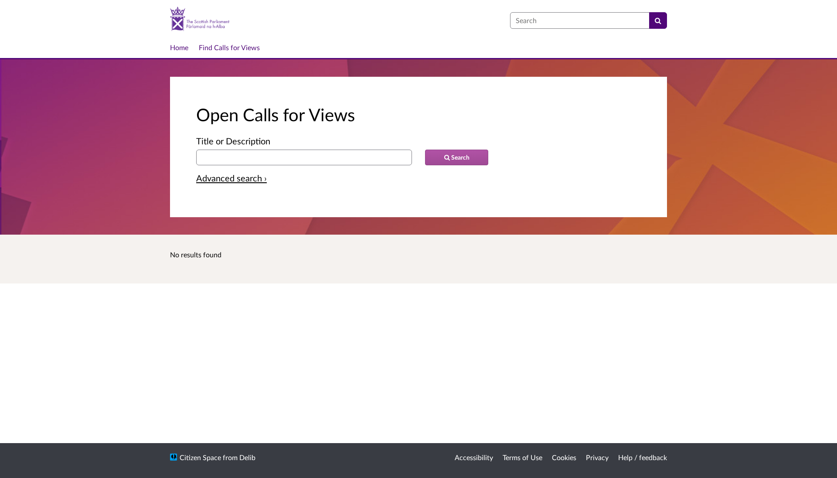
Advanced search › (231, 178)
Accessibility (474, 457)
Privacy (597, 457)
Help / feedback (642, 457)
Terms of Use (522, 457)
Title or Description (233, 141)
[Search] (658, 20)
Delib (247, 457)
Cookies (564, 457)
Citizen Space (200, 457)
